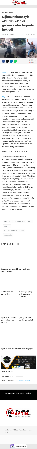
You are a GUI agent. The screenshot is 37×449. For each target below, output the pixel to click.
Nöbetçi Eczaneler (9, 31)
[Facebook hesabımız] (6, 445)
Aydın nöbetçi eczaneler (11, 18)
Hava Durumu (7, 24)
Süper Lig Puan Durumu (10, 33)
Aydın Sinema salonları (10, 20)
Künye (5, 28)
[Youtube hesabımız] (23, 445)
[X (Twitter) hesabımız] (12, 445)
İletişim (5, 26)
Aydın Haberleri (8, 16)
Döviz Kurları (7, 22)
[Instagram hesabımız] (17, 445)
